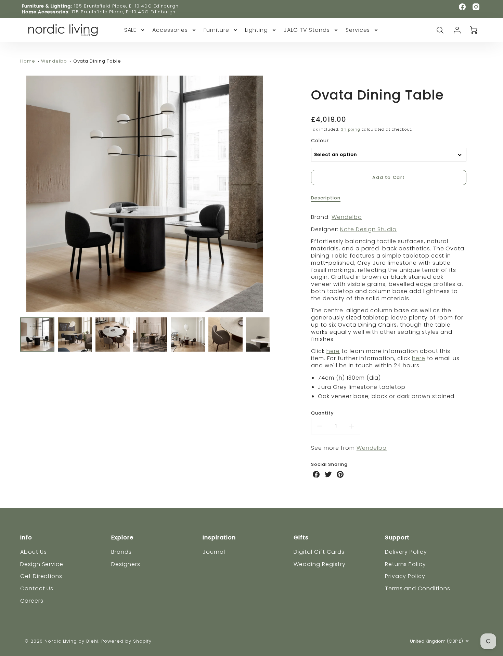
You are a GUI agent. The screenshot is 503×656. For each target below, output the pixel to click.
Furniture (216, 30)
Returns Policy (405, 564)
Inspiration (219, 537)
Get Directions (41, 576)
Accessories (170, 30)
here (333, 351)
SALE (130, 30)
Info (26, 537)
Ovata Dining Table (97, 61)
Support (397, 537)
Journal (214, 552)
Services (358, 30)
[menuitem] (135, 30)
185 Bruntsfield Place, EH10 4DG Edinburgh (126, 6)
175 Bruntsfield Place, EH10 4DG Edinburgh (124, 12)
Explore (122, 537)
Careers (31, 601)
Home (27, 61)
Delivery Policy (406, 552)
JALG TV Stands (307, 30)
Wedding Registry (319, 564)
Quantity (322, 413)
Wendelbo (54, 61)
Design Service (41, 564)
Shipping (351, 129)
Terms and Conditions (417, 588)
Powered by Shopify (126, 641)
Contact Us (37, 588)
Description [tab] (325, 198)
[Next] (275, 194)
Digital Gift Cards (319, 552)
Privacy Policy (405, 576)
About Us (33, 552)
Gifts (301, 537)
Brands (121, 552)
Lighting (256, 30)
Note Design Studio (368, 229)
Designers (125, 564)
